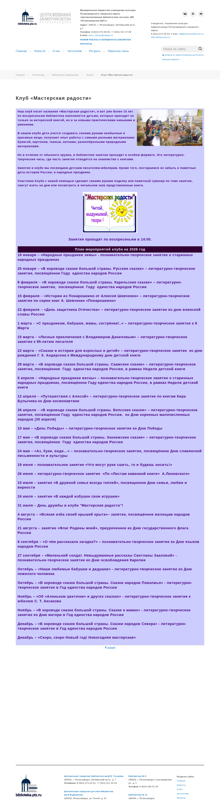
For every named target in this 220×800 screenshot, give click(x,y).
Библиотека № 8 (137, 776)
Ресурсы (181, 798)
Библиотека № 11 (138, 795)
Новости (181, 785)
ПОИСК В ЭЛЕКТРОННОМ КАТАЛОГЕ (184, 55)
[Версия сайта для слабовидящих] (201, 14)
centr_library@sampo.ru (100, 35)
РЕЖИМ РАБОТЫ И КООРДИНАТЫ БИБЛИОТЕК (105, 40)
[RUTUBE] (193, 14)
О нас (180, 789)
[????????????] (44, 17)
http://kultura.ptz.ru (160, 37)
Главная (20, 75)
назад (111, 647)
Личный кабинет (171, 59)
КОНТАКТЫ (86, 44)
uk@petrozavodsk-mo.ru (191, 34)
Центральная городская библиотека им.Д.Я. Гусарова (94, 776)
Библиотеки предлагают (65, 75)
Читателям (38, 75)
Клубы (90, 75)
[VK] (185, 14)
